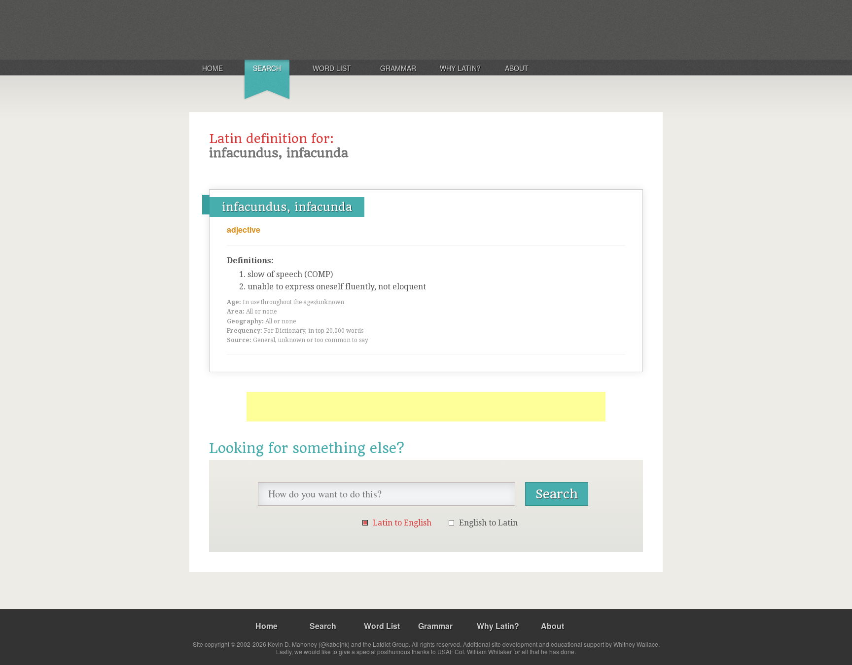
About (517, 68)
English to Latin (488, 522)
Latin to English (402, 522)
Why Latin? (460, 68)
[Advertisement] (426, 406)
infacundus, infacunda (287, 207)
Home (212, 68)
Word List (332, 68)
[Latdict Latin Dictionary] (319, 29)
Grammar (398, 68)
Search (267, 68)
